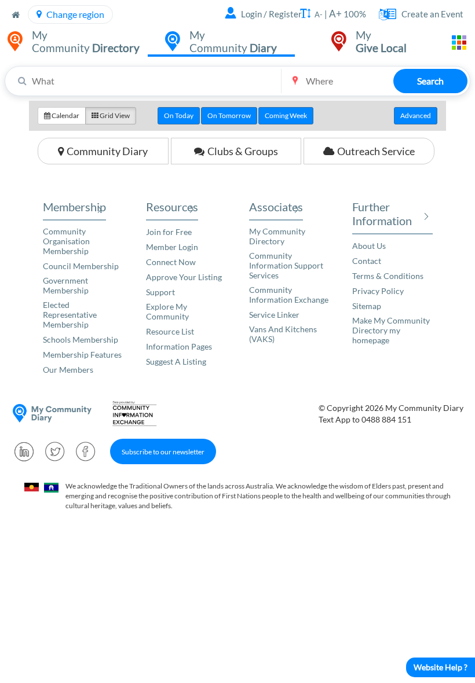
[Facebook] (85, 451)
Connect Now (171, 262)
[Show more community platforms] (459, 42)
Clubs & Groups (242, 151)
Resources (172, 207)
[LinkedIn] (24, 451)
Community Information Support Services (286, 265)
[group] (237, 116)
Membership (74, 207)
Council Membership (81, 266)
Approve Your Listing (184, 277)
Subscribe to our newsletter (163, 451)
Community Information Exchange (288, 294)
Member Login (172, 247)
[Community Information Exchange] (138, 413)
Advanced (415, 115)
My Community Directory (277, 236)
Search (430, 80)
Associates (276, 207)
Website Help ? (440, 667)
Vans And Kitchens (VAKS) (283, 334)
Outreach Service (376, 151)
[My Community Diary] (52, 413)
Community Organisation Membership (66, 241)
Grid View (114, 115)
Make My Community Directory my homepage (391, 330)
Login (251, 14)
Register (285, 14)
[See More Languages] (384, 15)
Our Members (68, 369)
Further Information (382, 213)
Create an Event (432, 14)
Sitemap (366, 306)
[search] (237, 81)
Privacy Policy (378, 291)
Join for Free (169, 232)
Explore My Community (167, 311)
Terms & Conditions (387, 276)
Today (178, 115)
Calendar (64, 115)
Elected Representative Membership (70, 314)
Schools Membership (80, 339)
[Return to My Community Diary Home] (16, 14)
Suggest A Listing (176, 361)
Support (160, 292)
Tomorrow (229, 115)
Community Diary (107, 151)
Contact (366, 261)
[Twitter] (55, 451)
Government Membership (66, 285)
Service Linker (274, 315)
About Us (369, 246)
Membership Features (82, 354)
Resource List (170, 331)
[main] (237, 137)
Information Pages (179, 346)
